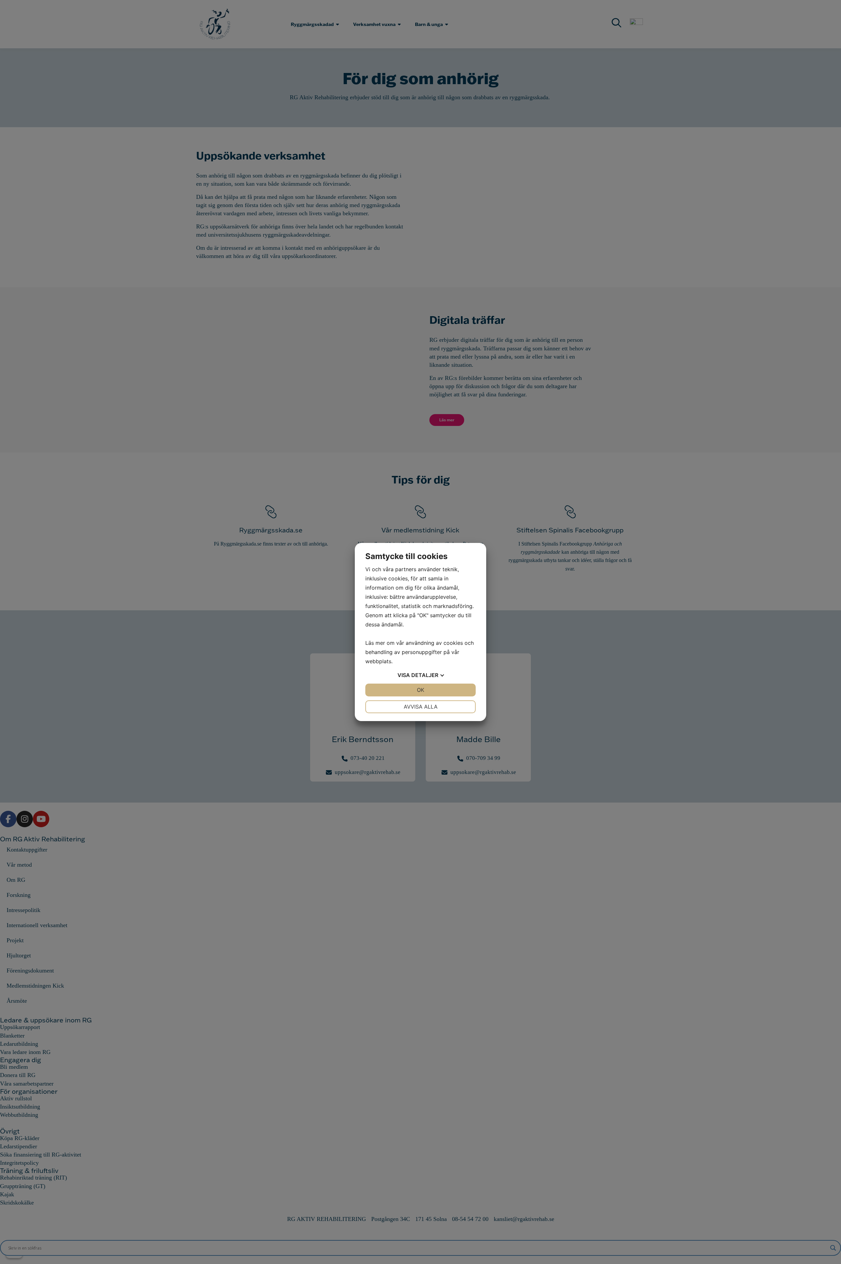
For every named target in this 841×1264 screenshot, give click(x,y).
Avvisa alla (421, 706)
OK (420, 690)
